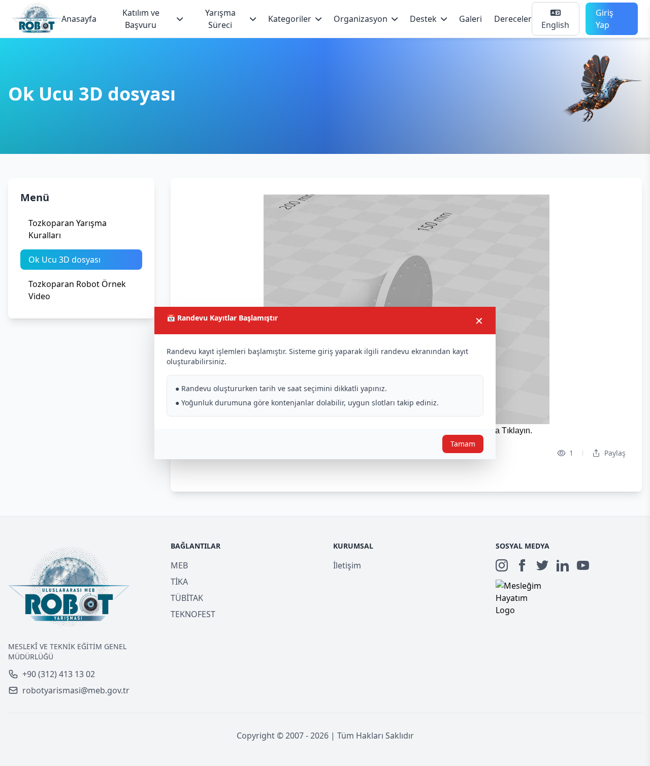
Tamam (462, 444)
